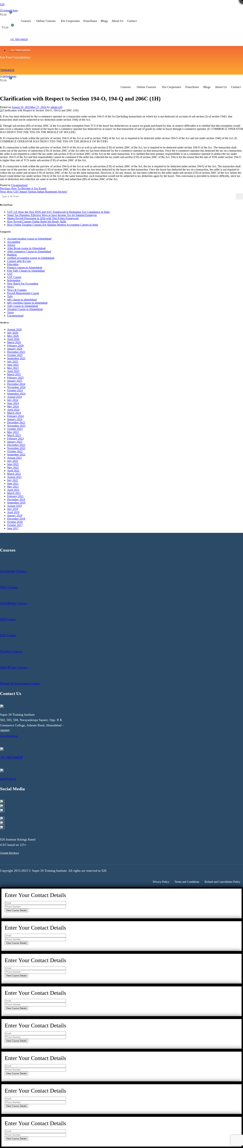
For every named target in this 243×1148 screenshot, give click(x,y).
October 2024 (15, 390)
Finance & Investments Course (20, 683)
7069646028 (7, 70)
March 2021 (14, 493)
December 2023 (16, 422)
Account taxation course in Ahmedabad (29, 238)
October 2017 (15, 525)
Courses (26, 21)
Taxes (10, 312)
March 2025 (14, 374)
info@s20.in (8, 778)
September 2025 (16, 358)
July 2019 (12, 509)
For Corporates (70, 21)
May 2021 (13, 486)
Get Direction (9, 736)
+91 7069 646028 (19, 39)
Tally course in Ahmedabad (22, 305)
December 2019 (16, 499)
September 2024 (16, 393)
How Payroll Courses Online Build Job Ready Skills (36, 221)
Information (13, 280)
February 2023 (15, 438)
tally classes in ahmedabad (22, 299)
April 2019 (13, 512)
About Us (117, 21)
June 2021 (13, 483)
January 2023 (14, 441)
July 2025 (12, 361)
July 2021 (12, 480)
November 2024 (16, 387)
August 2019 (14, 505)
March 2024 (14, 412)
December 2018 (16, 518)
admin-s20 (56, 107)
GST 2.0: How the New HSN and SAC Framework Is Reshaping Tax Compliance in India (58, 211)
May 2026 (13, 335)
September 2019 (16, 502)
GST (10, 273)
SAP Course (8, 619)
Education (13, 264)
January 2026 (14, 348)
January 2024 (14, 419)
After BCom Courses (13, 667)
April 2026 (13, 339)
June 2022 (13, 464)
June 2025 (13, 364)
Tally (10, 296)
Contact (132, 21)
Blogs (104, 21)
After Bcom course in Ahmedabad (26, 248)
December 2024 (16, 384)
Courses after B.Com (19, 261)
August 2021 (14, 477)
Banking (12, 254)
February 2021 (15, 496)
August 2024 (14, 396)
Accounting (13, 241)
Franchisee (90, 21)
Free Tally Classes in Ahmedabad (26, 270)
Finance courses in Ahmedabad (24, 267)
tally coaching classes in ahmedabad (27, 302)
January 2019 (14, 515)
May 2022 (13, 467)
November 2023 (16, 425)
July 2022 (12, 460)
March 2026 (14, 342)
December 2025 (16, 351)
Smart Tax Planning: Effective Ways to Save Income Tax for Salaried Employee (52, 215)
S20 (2, 4)
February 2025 (15, 377)
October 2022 (15, 451)
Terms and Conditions (187, 881)
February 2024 (15, 416)
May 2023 (13, 432)
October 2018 (15, 521)
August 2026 (14, 329)
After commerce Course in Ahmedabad (29, 251)
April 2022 (13, 470)
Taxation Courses (11, 651)
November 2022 (16, 448)
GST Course (14, 277)
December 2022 (16, 444)
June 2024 (13, 403)
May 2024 (13, 406)
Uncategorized (19, 185)
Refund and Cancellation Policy (222, 881)
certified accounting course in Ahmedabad (30, 257)
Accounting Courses (13, 571)
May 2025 (13, 367)
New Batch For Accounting (22, 283)
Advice (11, 245)
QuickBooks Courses (13, 603)
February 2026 (15, 345)
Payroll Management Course (23, 293)
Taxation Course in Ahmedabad (25, 309)
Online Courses (46, 21)
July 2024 (12, 400)
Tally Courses (9, 587)
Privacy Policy (161, 881)
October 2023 (15, 428)
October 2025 (15, 355)
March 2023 (14, 435)
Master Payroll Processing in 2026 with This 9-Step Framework (43, 218)
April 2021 (13, 489)
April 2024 (13, 409)
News (10, 286)
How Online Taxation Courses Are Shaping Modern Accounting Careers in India (52, 224)
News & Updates (17, 289)
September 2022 (16, 454)
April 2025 (13, 371)
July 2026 (12, 332)
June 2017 (13, 528)
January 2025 (14, 380)
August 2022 (14, 457)
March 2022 (14, 473)
